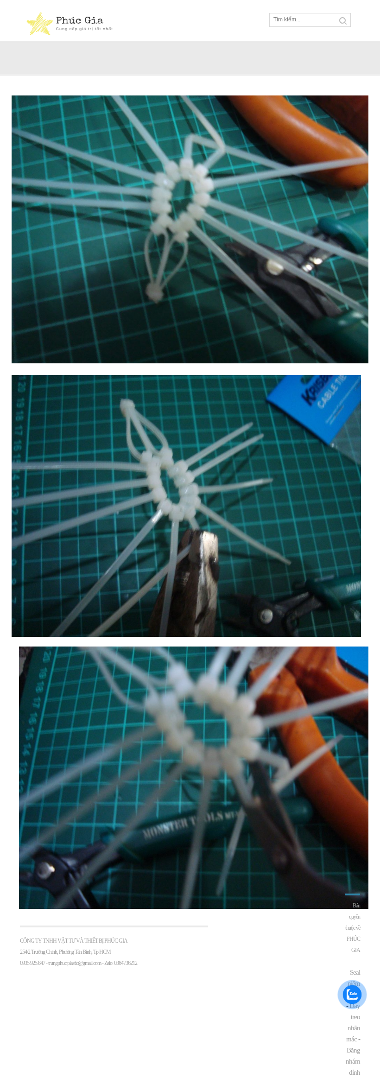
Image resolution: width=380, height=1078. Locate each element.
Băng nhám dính (353, 1061)
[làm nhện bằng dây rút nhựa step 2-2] (190, 361)
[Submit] (343, 20)
